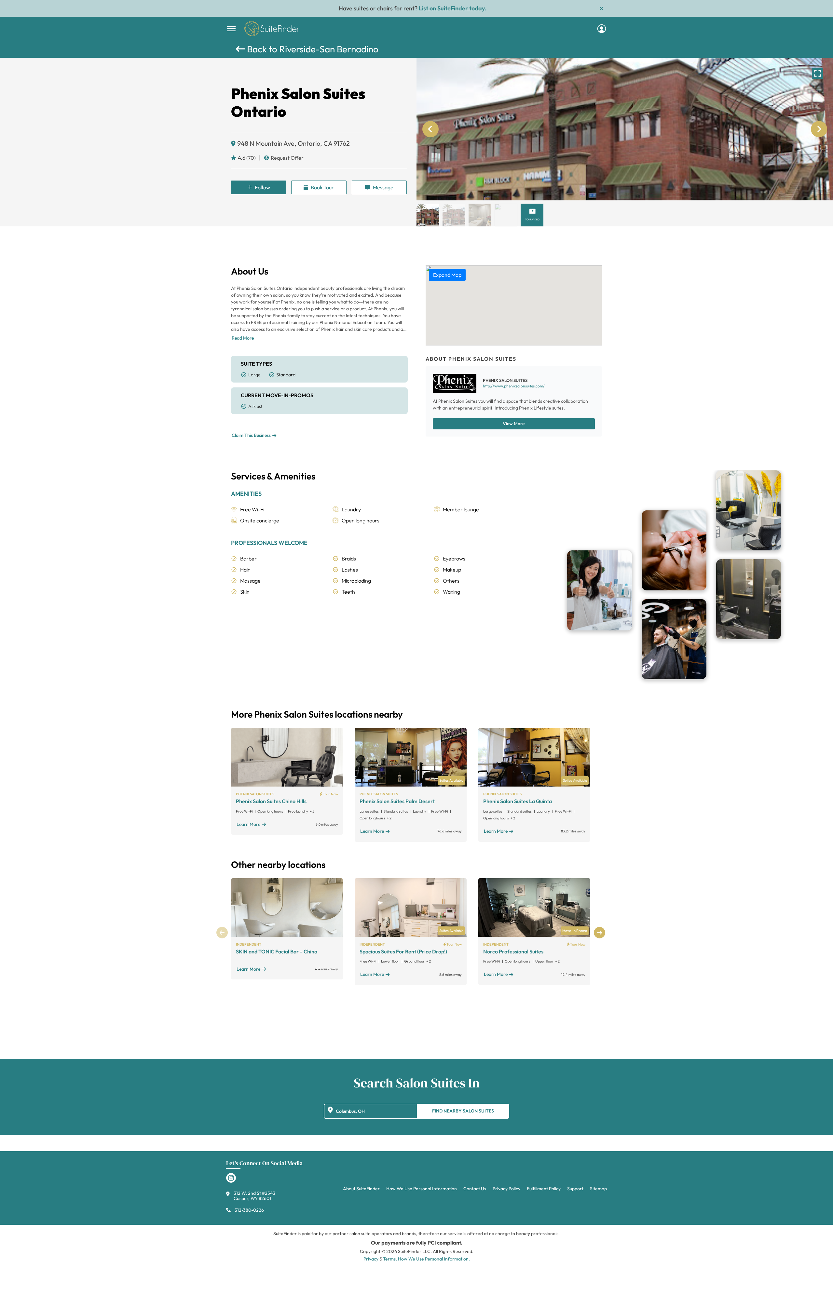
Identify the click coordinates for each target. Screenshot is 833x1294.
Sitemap (598, 1189)
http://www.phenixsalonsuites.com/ (514, 386)
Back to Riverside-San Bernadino (311, 49)
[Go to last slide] (430, 129)
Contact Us (474, 1189)
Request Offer (287, 158)
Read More (243, 338)
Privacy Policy (506, 1189)
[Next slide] (819, 129)
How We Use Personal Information (421, 1189)
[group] (624, 129)
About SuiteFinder (361, 1189)
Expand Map (447, 275)
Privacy (370, 1259)
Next (599, 932)
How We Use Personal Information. (434, 1259)
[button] (427, 215)
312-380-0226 (249, 1210)
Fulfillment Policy (544, 1189)
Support (575, 1189)
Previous (222, 932)
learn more (248, 824)
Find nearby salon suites (463, 1111)
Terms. (390, 1259)
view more (514, 423)
